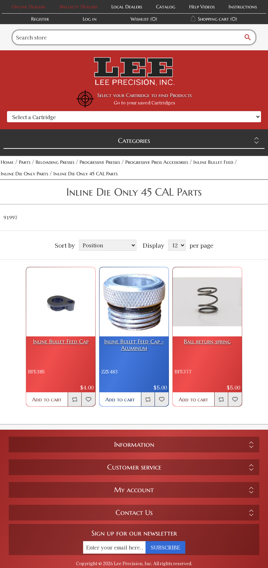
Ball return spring (207, 341)
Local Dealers (126, 6)
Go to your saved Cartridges (144, 102)
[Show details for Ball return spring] (207, 301)
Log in (90, 19)
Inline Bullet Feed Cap (61, 341)
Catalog (165, 6)
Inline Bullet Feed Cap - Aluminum (134, 344)
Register (40, 19)
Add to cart (46, 399)
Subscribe (165, 547)
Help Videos (202, 6)
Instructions (243, 6)
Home (7, 162)
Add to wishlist (88, 399)
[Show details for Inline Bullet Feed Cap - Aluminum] (134, 301)
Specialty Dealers (78, 6)
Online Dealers (28, 6)
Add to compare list (75, 399)
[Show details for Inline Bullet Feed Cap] (60, 301)
